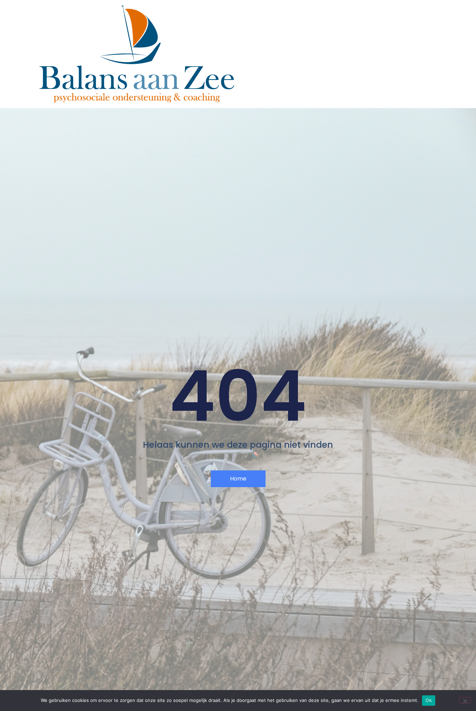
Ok (428, 700)
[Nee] (465, 700)
